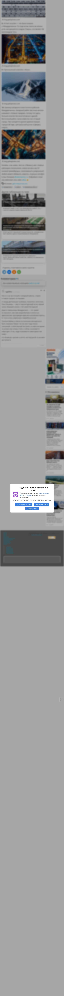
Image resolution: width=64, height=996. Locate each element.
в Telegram (28, 495)
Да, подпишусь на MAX (23, 504)
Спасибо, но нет (32, 508)
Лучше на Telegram (42, 504)
